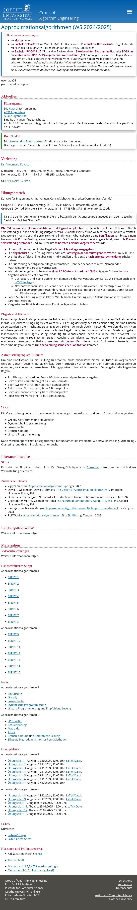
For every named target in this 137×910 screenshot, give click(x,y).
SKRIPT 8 (13, 621)
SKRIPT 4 (13, 596)
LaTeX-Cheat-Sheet (19, 839)
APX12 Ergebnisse (15, 116)
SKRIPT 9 (13, 634)
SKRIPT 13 (14, 660)
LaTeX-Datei (73, 761)
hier (39, 854)
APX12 (18, 181)
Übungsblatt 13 (17, 814)
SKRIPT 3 (13, 590)
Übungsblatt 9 (17, 799)
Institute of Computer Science (113, 895)
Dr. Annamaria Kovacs (15, 164)
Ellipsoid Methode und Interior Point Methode (37, 739)
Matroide (13, 728)
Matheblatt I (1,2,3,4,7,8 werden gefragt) (33, 866)
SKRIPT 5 (13, 602)
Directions (125, 880)
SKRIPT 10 (14, 641)
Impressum (125, 884)
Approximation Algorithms (45, 486)
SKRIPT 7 (13, 615)
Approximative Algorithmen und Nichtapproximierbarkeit (82, 508)
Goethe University (120, 899)
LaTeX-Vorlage (17, 835)
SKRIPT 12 (14, 653)
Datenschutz (124, 888)
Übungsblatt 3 (17, 768)
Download (93, 467)
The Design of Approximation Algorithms (81, 490)
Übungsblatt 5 (17, 775)
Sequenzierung (17, 725)
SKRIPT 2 (13, 583)
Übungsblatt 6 (17, 779)
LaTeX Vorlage (23, 282)
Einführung (15, 694)
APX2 (27, 181)
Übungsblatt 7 (17, 783)
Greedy (12, 697)
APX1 (10, 181)
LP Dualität (15, 721)
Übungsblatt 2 (17, 764)
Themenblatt (16, 860)
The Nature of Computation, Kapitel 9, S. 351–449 (87, 501)
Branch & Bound (18, 736)
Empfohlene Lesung (58, 708)
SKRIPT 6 (13, 609)
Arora (11, 732)
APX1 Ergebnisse (14, 112)
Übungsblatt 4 (17, 772)
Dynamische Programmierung (27, 705)
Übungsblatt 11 (17, 806)
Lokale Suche (16, 701)
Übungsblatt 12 (17, 810)
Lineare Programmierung (24, 708)
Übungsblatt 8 (17, 795)
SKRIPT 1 (13, 577)
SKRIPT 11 (14, 647)
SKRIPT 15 (14, 672)
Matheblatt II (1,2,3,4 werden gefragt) (31, 870)
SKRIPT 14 (14, 666)
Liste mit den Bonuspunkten (26, 141)
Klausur (14, 108)
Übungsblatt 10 (17, 803)
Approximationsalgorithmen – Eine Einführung (52, 515)
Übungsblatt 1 (17, 761)
